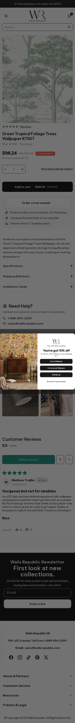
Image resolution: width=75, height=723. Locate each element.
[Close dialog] (72, 335)
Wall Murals (56, 375)
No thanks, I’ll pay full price (56, 382)
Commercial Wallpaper (56, 368)
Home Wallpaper (56, 361)
